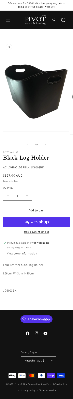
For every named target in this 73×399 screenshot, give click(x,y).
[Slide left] (27, 144)
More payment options (36, 231)
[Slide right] (45, 144)
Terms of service (47, 390)
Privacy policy (27, 390)
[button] (8, 19)
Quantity (8, 187)
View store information (22, 253)
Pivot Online (20, 384)
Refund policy (60, 384)
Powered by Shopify (38, 384)
